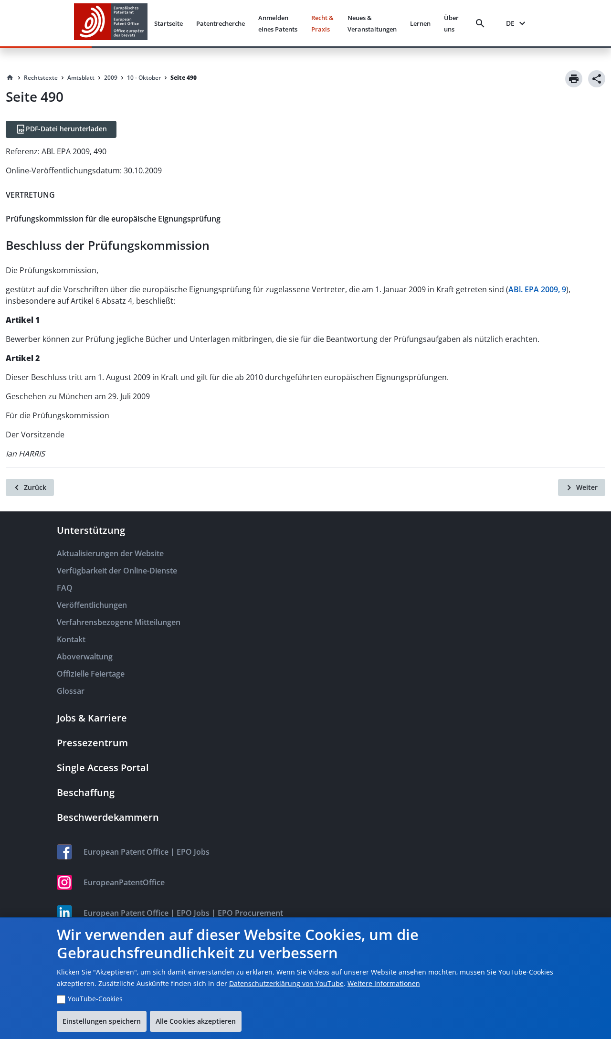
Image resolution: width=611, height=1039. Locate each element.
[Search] (482, 23)
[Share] (596, 78)
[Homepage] (10, 78)
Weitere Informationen (384, 983)
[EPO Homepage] (110, 23)
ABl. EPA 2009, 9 (537, 289)
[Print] (573, 78)
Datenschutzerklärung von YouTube (286, 983)
